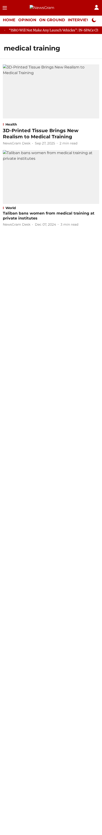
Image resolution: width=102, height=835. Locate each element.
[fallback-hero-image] (51, 91)
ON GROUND (52, 20)
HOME (9, 20)
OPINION (27, 20)
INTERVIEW (79, 20)
